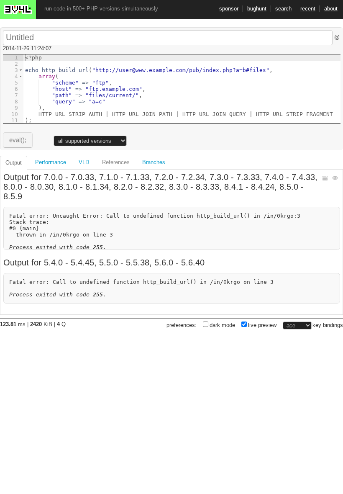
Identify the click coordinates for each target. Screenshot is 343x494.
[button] (20, 70)
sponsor (228, 8)
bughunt (256, 8)
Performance (50, 162)
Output (13, 163)
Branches (153, 162)
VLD (84, 162)
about (331, 8)
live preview (262, 325)
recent (307, 8)
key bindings (327, 325)
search (283, 8)
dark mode (222, 325)
